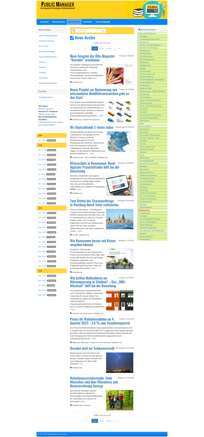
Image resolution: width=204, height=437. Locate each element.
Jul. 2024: (46, 174)
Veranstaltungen (103, 22)
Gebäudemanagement (148, 175)
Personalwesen (145, 97)
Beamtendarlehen (45, 109)
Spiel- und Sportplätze (148, 222)
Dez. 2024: (46, 150)
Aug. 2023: (46, 232)
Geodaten (143, 216)
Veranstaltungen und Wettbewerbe (152, 231)
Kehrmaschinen (146, 207)
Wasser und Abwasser (148, 199)
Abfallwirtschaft (145, 53)
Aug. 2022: (46, 295)
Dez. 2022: (46, 276)
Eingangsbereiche (146, 172)
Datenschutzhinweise (48, 83)
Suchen (42, 62)
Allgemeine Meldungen (147, 33)
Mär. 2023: (46, 256)
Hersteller (87, 22)
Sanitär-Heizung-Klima (148, 193)
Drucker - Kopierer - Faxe (149, 138)
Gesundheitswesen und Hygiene (152, 79)
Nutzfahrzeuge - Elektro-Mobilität (152, 91)
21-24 (109, 48)
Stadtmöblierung (146, 225)
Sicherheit (143, 109)
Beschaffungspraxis (147, 59)
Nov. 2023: (46, 218)
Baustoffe (143, 166)
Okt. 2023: (46, 222)
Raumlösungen (145, 184)
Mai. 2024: (46, 184)
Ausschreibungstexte (48, 57)
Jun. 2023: (46, 242)
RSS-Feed (43, 46)
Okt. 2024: (46, 160)
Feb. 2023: (46, 261)
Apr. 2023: (46, 251)
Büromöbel (144, 132)
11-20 (101, 48)
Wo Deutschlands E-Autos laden (91, 127)
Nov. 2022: (46, 280)
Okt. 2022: (46, 285)
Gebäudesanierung (147, 178)
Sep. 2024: (46, 164)
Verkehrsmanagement (148, 228)
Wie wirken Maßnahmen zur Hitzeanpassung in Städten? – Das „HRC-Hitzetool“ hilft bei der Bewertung (98, 282)
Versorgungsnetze (147, 161)
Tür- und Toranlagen (147, 196)
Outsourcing (144, 94)
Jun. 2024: (46, 179)
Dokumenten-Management (150, 135)
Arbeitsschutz (144, 42)
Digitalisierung (145, 65)
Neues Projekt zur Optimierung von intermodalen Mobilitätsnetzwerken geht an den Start (99, 94)
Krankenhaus (145, 85)
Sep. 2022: (46, 290)
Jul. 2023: (46, 237)
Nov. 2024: (46, 155)
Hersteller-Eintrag (46, 41)
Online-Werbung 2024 (48, 36)
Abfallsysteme (145, 51)
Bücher (141, 124)
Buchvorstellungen (47, 51)
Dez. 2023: (46, 213)
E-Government (145, 71)
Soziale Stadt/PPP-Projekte (150, 219)
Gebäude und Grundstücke (149, 163)
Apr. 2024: (46, 189)
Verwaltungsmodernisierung (150, 115)
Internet (143, 144)
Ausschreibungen (146, 56)
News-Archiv (74, 22)
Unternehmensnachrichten (150, 39)
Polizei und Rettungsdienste (150, 100)
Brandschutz (144, 169)
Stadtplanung (144, 210)
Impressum (43, 78)
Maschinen (143, 205)
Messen (143, 233)
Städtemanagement (46, 114)
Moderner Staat (146, 88)
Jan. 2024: (46, 203)
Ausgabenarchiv (46, 97)
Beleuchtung (144, 158)
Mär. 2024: (46, 193)
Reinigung (144, 187)
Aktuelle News (58, 22)
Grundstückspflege (147, 181)
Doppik (142, 68)
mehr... (95, 78)
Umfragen (143, 36)
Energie (141, 155)
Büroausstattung (145, 126)
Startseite (44, 22)
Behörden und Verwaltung (148, 48)
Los (103, 31)
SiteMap (42, 73)
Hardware (143, 141)
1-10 (94, 48)
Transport (143, 112)
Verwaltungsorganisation (149, 118)
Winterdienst (144, 121)
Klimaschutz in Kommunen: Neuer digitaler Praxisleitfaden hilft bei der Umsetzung (94, 167)
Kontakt (42, 67)
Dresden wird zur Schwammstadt (92, 348)
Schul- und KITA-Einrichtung (150, 106)
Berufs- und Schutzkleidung (150, 45)
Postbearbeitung (146, 103)
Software (143, 152)
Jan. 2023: (46, 266)
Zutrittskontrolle (146, 202)
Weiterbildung (145, 239)
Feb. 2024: (46, 198)
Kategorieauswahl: (148, 30)
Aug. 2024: (46, 169)
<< (85, 48)
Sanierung (144, 190)
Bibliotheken (144, 62)
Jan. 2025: (46, 140)
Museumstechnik (146, 236)
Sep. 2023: (46, 227)
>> (119, 48)
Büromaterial (145, 129)
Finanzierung (145, 213)
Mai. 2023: (46, 247)
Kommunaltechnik (146, 82)
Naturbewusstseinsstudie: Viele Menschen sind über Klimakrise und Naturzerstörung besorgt (94, 382)
